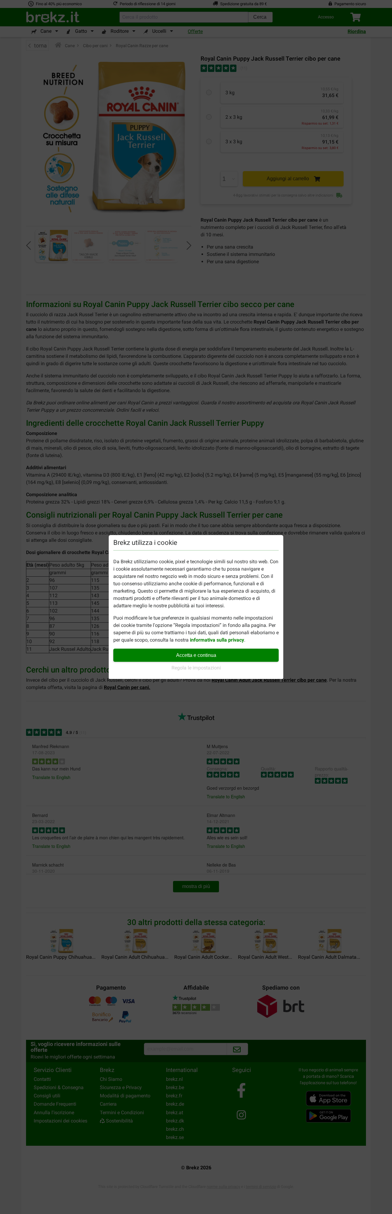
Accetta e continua (196, 655)
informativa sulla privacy (217, 640)
